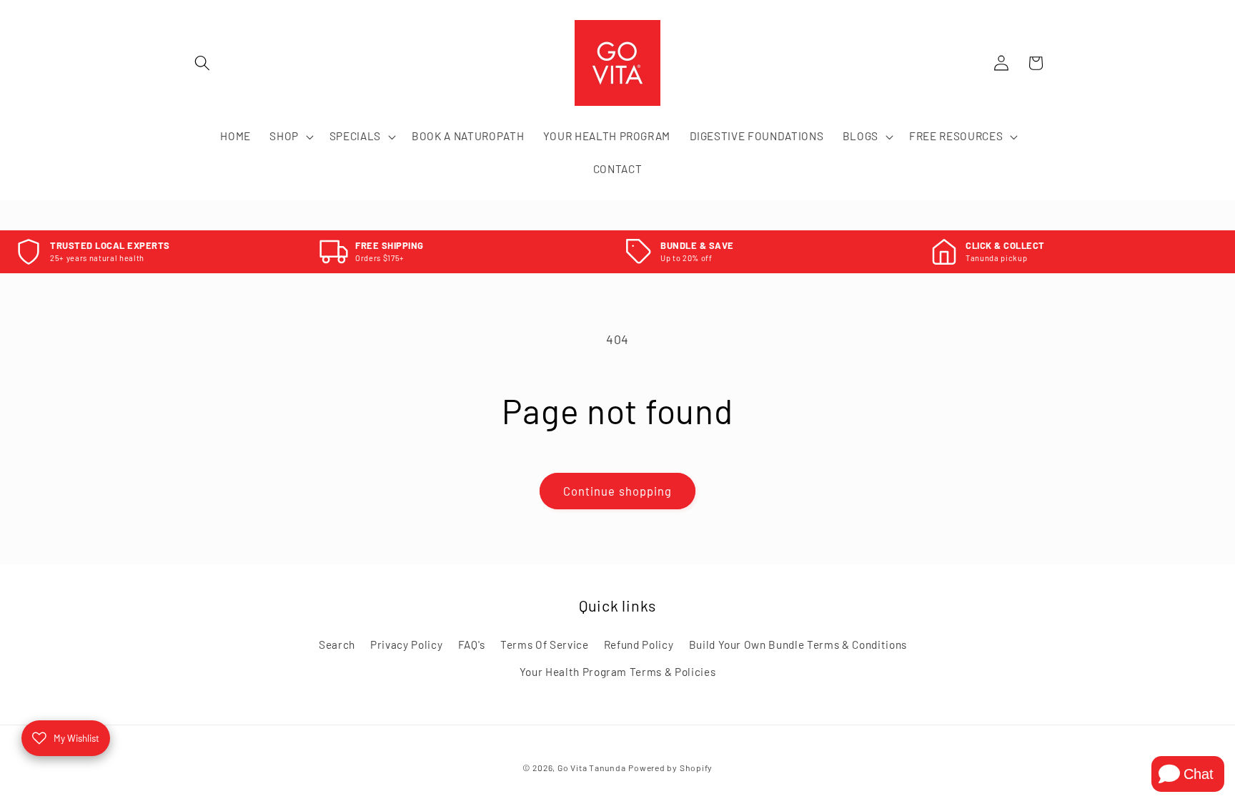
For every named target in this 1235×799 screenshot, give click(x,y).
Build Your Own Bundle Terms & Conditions (798, 644)
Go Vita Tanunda (591, 768)
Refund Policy (639, 644)
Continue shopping (618, 491)
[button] (202, 63)
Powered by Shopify (670, 768)
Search (337, 644)
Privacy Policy (406, 644)
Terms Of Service (544, 644)
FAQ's (471, 644)
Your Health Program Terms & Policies (618, 671)
